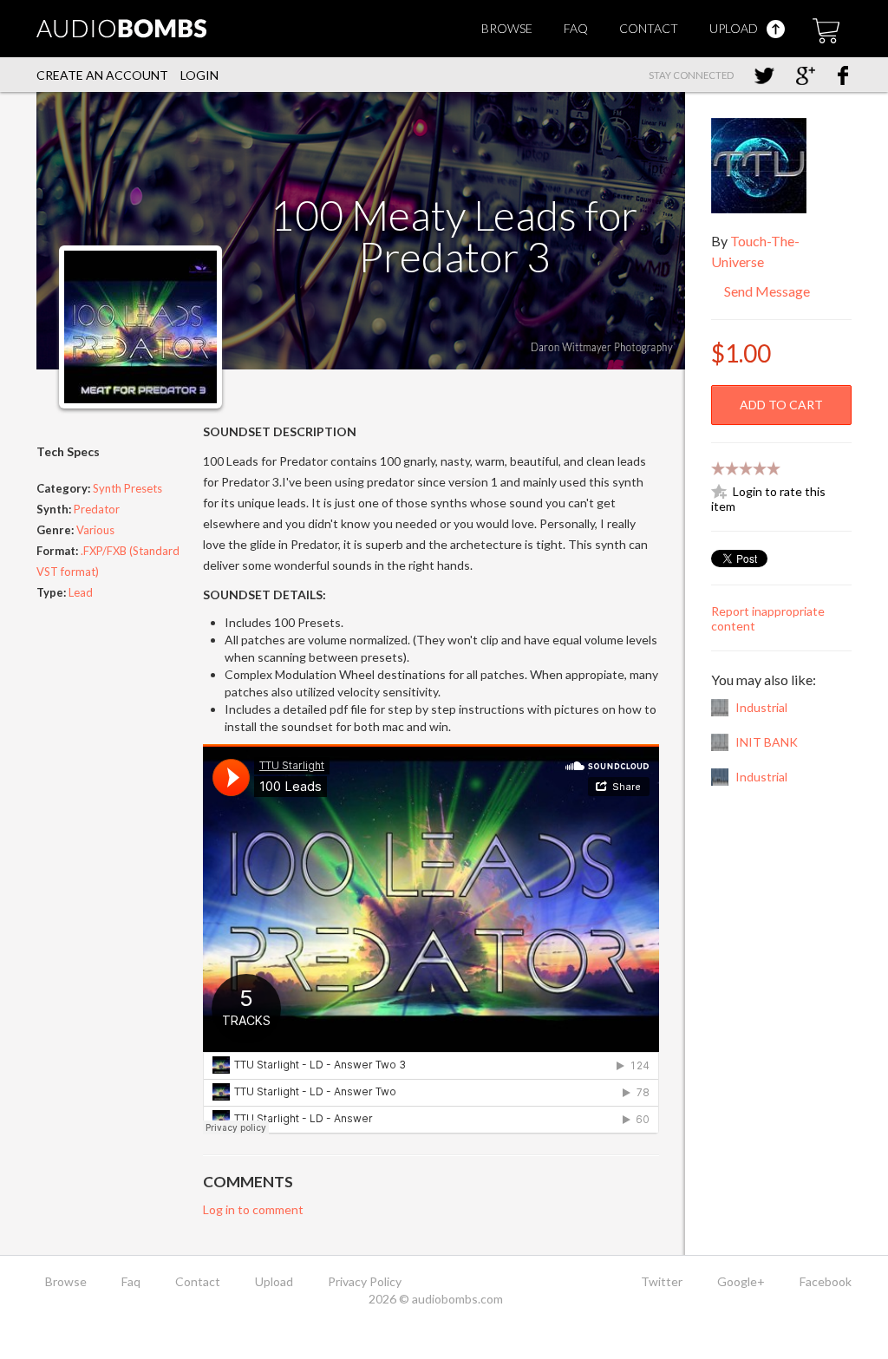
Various (95, 530)
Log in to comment (253, 1209)
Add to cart (781, 404)
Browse (506, 28)
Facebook (826, 1281)
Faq (576, 28)
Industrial (761, 707)
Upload (735, 28)
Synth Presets (127, 488)
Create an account (102, 75)
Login (199, 75)
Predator (97, 509)
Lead (81, 592)
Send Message (766, 291)
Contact (648, 28)
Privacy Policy (365, 1281)
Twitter (661, 1281)
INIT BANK (766, 742)
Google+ (741, 1281)
